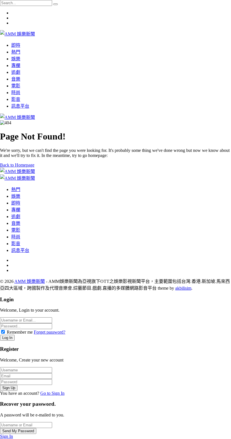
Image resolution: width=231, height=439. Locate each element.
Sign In (6, 436)
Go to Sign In (52, 393)
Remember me (20, 332)
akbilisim (183, 288)
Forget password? (49, 332)
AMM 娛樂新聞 (29, 281)
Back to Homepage (17, 165)
